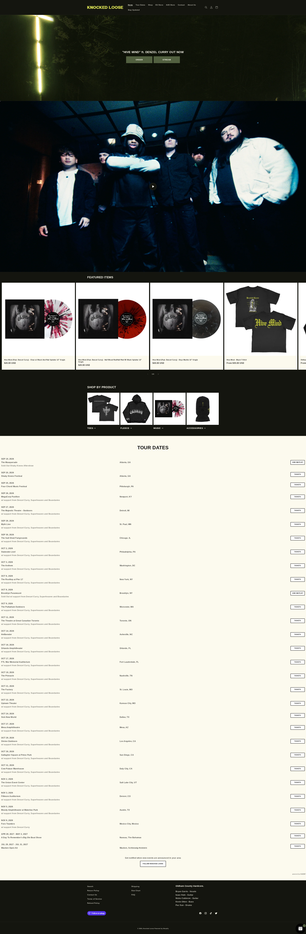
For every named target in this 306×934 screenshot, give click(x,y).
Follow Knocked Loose (153, 864)
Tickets (297, 474)
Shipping (135, 886)
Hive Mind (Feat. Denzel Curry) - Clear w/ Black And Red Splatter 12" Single (34, 360)
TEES (90, 428)
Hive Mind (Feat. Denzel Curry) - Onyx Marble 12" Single (175, 360)
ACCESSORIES (195, 428)
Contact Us (92, 895)
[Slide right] (158, 374)
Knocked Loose (148, 928)
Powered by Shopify (161, 928)
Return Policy (93, 891)
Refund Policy (93, 903)
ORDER (139, 60)
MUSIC (157, 428)
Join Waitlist (297, 462)
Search (90, 886)
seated (302, 874)
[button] (206, 7)
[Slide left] (147, 374)
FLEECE (124, 428)
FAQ (133, 895)
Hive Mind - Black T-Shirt (237, 360)
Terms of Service (94, 899)
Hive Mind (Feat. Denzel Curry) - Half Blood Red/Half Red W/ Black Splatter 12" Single (110, 361)
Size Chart (135, 891)
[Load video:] (153, 186)
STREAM (167, 60)
